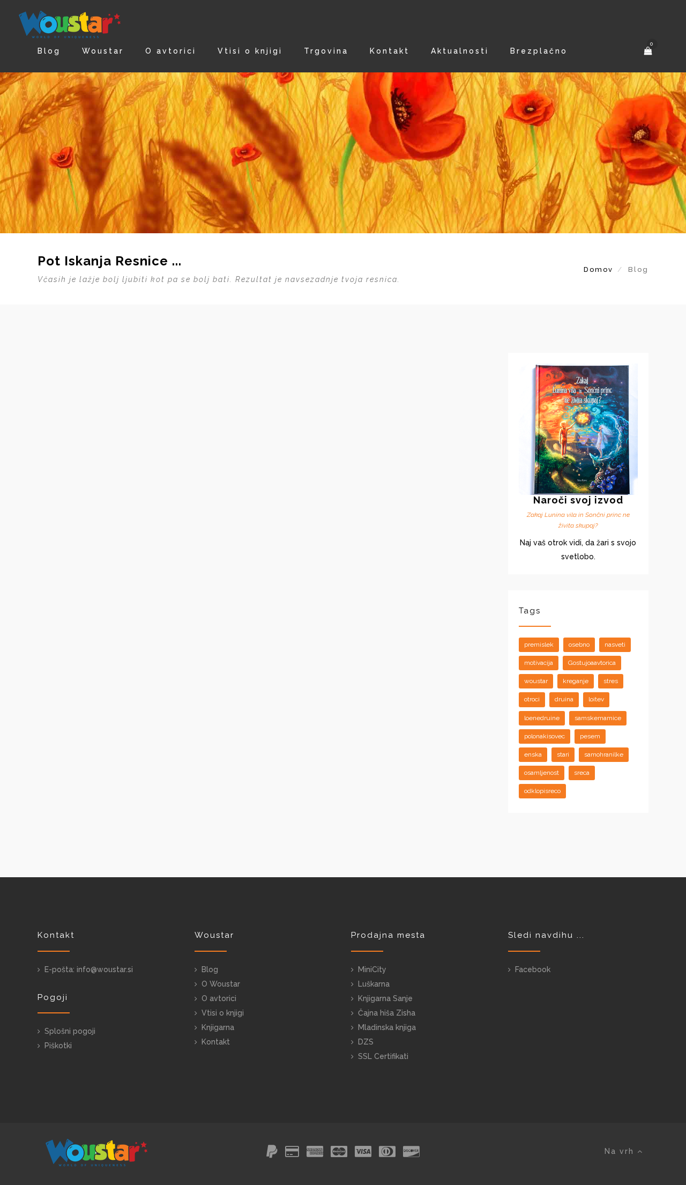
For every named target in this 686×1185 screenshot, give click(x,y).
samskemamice (598, 718)
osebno (579, 644)
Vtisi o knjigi (250, 51)
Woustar (103, 51)
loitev (596, 699)
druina (564, 699)
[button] (649, 51)
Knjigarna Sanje (385, 998)
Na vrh (621, 1151)
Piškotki (58, 1045)
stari (563, 754)
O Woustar (221, 984)
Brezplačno (539, 51)
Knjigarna (218, 1027)
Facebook (532, 969)
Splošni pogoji (69, 1031)
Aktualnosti (460, 51)
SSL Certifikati (383, 1056)
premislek (539, 644)
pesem (590, 736)
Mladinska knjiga (387, 1027)
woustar (536, 681)
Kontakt (389, 51)
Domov (598, 269)
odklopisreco (542, 791)
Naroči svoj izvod (578, 500)
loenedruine (542, 718)
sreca (582, 772)
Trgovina (326, 51)
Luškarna (374, 984)
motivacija (538, 662)
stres (610, 681)
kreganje (575, 681)
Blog (49, 51)
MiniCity (372, 969)
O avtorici (170, 51)
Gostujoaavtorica (592, 662)
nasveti (615, 644)
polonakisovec (544, 736)
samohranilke (603, 754)
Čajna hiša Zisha (386, 1013)
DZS (366, 1042)
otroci (532, 699)
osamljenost (541, 772)
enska (533, 754)
